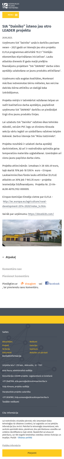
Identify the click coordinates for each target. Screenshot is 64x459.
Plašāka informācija (11, 445)
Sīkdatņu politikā (25, 438)
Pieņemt (32, 453)
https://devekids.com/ (41, 214)
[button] (11, 15)
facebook (53, 283)
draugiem (30, 283)
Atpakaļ (10, 257)
